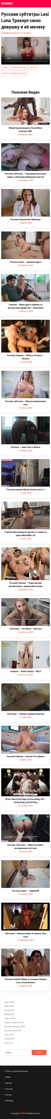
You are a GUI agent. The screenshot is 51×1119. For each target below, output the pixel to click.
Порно (5, 67)
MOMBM (6, 3)
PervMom (9, 1101)
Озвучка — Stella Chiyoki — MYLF (25, 671)
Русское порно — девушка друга (25, 262)
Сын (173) (8, 1043)
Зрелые (9, 1083)
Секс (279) (8, 1035)
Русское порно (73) (12, 1030)
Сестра (9, 1095)
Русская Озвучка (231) (14, 1022)
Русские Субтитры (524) (14, 1026)
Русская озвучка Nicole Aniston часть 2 (26, 489)
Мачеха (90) (9, 1010)
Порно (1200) (10, 1018)
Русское (9, 1089)
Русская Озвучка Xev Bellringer (25, 219)
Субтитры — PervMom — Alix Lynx (26, 629)
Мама (8, 1077)
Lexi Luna (33, 67)
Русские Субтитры (19, 67)
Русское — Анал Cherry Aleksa (25, 447)
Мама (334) (9, 1006)
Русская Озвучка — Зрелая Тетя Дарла (25, 756)
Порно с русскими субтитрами (15, 73)
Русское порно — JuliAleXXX (25, 891)
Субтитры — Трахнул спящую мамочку (25, 714)
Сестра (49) (9, 1039)
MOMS (7, 33)
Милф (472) (9, 1014)
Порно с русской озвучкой (17, 1071)
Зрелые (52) (9, 1002)
